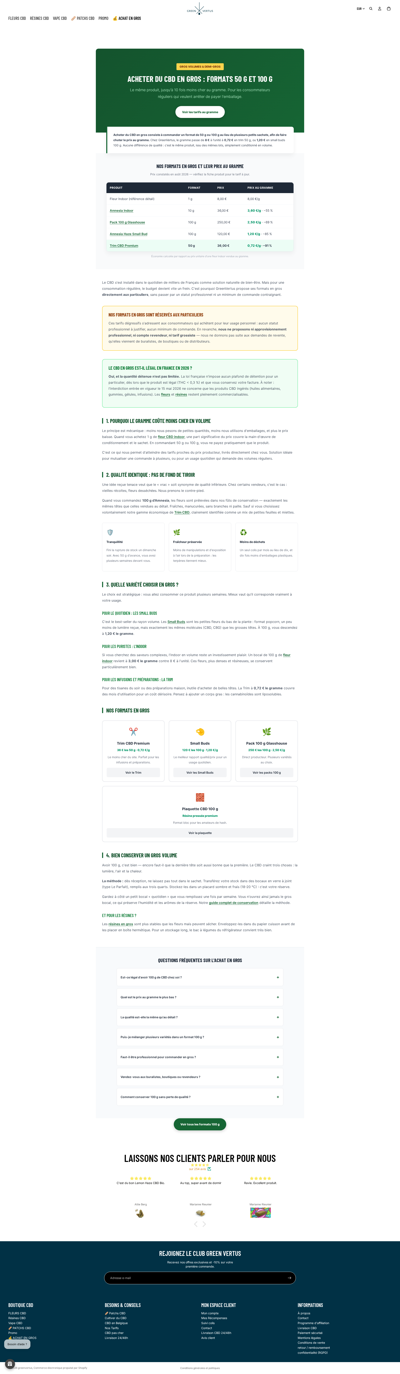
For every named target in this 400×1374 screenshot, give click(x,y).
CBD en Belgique (116, 1323)
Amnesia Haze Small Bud (128, 234)
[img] (200, 1165)
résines (181, 394)
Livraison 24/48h (116, 1338)
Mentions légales (309, 1338)
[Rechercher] (370, 8)
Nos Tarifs (112, 1328)
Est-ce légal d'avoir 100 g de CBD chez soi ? (151, 977)
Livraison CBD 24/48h (216, 1333)
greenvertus (25, 1367)
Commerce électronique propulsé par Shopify (60, 1367)
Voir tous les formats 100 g (200, 1124)
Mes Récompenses (214, 1318)
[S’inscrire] (289, 1278)
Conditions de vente (311, 1342)
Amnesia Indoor (121, 211)
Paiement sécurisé (310, 1333)
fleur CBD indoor (171, 437)
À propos (304, 1313)
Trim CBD (182, 512)
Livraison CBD (307, 1328)
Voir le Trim (133, 772)
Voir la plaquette (200, 833)
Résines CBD (17, 1318)
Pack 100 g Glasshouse (127, 222)
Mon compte (210, 1313)
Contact (206, 1328)
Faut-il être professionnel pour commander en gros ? (158, 1057)
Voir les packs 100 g (267, 772)
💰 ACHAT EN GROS (22, 1338)
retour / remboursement (314, 1347)
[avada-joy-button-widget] (10, 1364)
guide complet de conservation (233, 903)
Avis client (208, 1338)
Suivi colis (208, 1323)
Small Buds (176, 622)
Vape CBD (15, 1323)
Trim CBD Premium (124, 246)
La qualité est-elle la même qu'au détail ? (149, 1017)
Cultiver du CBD (115, 1318)
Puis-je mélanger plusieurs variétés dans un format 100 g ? (162, 1037)
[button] (197, 1224)
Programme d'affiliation (313, 1323)
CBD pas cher (114, 1333)
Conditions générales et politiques (200, 1368)
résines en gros (121, 924)
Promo (12, 1333)
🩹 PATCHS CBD (19, 1328)
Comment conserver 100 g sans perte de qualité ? (156, 1097)
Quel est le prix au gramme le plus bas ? (148, 997)
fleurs (165, 394)
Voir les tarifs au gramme (200, 112)
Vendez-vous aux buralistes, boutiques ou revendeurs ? (160, 1077)
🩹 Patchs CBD (115, 1313)
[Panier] (388, 8)
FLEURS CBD (17, 1313)
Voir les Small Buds (200, 772)
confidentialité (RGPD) (313, 1352)
